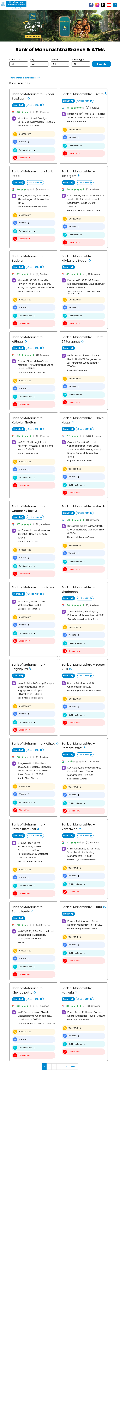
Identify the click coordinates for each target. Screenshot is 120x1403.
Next (73, 1066)
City (32, 59)
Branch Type (78, 59)
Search (101, 64)
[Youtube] (109, 5)
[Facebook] (91, 5)
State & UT (14, 59)
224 (65, 1066)
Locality (54, 59)
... (58, 1066)
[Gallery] (60, 26)
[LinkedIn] (115, 5)
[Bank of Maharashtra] (14, 5)
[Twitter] (103, 5)
